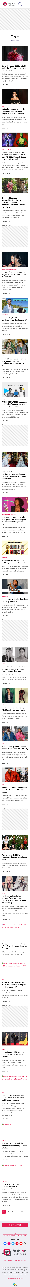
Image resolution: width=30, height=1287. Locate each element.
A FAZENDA (5, 1233)
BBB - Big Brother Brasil (9, 514)
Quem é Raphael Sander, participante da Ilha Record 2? (14, 318)
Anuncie (17, 1260)
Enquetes (5, 557)
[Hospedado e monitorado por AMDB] (15, 1284)
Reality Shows (6, 315)
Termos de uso (20, 1278)
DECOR (16, 1235)
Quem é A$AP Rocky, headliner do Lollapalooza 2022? (15, 600)
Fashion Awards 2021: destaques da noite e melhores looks (14, 857)
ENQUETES (10, 1233)
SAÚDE (12, 1235)
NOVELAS (25, 1233)
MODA (5, 1235)
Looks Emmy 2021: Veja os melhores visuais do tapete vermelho (13, 1054)
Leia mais (6, 85)
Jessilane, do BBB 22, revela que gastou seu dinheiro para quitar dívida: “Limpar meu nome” (14, 520)
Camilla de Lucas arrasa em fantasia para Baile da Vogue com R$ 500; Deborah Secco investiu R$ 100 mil (14, 155)
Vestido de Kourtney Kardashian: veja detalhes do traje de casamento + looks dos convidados (14, 475)
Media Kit (11, 1260)
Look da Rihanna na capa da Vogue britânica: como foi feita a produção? (14, 274)
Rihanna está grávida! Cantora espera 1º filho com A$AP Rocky (15, 747)
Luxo (3, 664)
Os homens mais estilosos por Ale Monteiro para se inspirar (14, 708)
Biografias (5, 596)
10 (22, 1212)
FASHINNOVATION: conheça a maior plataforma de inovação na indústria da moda (14, 404)
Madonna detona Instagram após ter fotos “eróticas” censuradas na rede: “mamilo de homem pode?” (14, 899)
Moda (3, 63)
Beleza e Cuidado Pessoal (9, 269)
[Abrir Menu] (25, 4)
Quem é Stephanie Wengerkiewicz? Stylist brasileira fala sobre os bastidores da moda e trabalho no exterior (14, 202)
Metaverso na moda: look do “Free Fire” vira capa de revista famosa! (14, 946)
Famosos (4, 149)
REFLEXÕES (20, 1235)
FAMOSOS (20, 1233)
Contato (23, 1260)
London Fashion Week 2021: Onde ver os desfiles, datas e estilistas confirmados (14, 1097)
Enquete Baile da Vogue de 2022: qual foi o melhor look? (14, 561)
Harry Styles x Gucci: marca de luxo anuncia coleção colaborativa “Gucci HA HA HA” (14, 362)
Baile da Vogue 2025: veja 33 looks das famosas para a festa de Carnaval (14, 68)
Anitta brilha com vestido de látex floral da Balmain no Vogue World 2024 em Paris (13, 111)
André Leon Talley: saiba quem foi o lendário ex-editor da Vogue (14, 789)
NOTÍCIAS (16, 1233)
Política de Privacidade (11, 1278)
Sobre (5, 1260)
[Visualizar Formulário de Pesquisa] (20, 4)
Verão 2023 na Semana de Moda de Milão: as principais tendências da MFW (14, 984)
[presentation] (15, 53)
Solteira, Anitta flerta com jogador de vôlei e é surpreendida (12, 1186)
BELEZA (8, 1235)
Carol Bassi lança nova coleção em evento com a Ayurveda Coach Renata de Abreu (14, 669)
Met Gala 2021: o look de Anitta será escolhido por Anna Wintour (14, 1145)
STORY (25, 1235)
